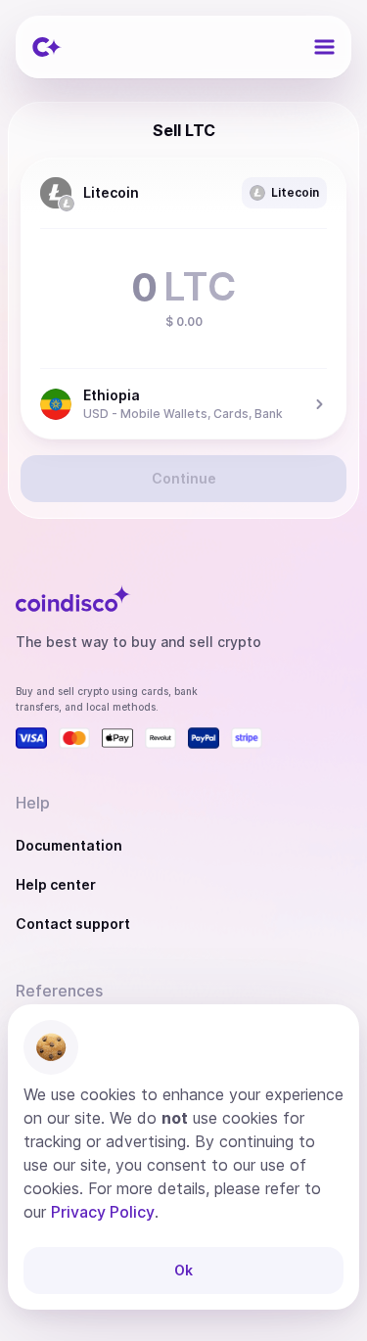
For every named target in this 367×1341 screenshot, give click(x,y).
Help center (56, 884)
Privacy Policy (103, 1212)
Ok (183, 1270)
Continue (184, 478)
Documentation (69, 845)
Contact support (73, 923)
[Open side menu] (324, 47)
